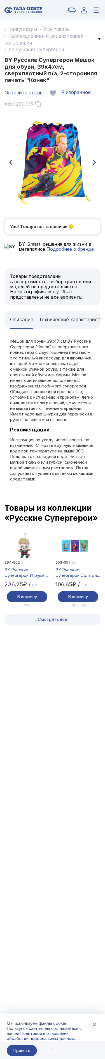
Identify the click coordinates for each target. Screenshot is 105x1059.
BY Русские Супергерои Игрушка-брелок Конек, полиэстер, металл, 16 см (27, 572)
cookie (59, 1023)
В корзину (27, 596)
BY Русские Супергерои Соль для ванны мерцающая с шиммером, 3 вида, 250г (77, 572)
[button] (10, 162)
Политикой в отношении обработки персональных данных (40, 1036)
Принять (21, 1050)
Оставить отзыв (23, 93)
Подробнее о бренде (69, 249)
